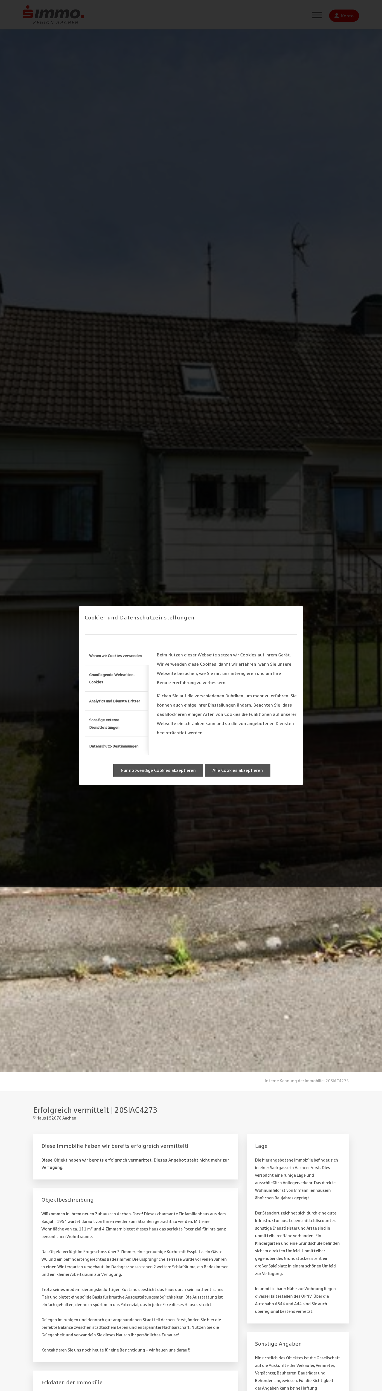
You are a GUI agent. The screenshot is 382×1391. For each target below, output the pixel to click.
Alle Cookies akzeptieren (238, 770)
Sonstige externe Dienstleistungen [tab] (104, 723)
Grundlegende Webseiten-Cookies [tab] (112, 678)
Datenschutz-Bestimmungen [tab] (113, 746)
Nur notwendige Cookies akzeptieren (158, 770)
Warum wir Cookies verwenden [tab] (115, 655)
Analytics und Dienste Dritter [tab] (114, 701)
